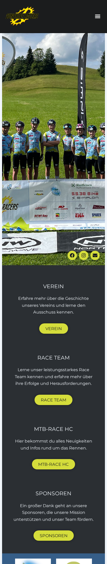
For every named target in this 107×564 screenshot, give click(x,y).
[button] (97, 16)
